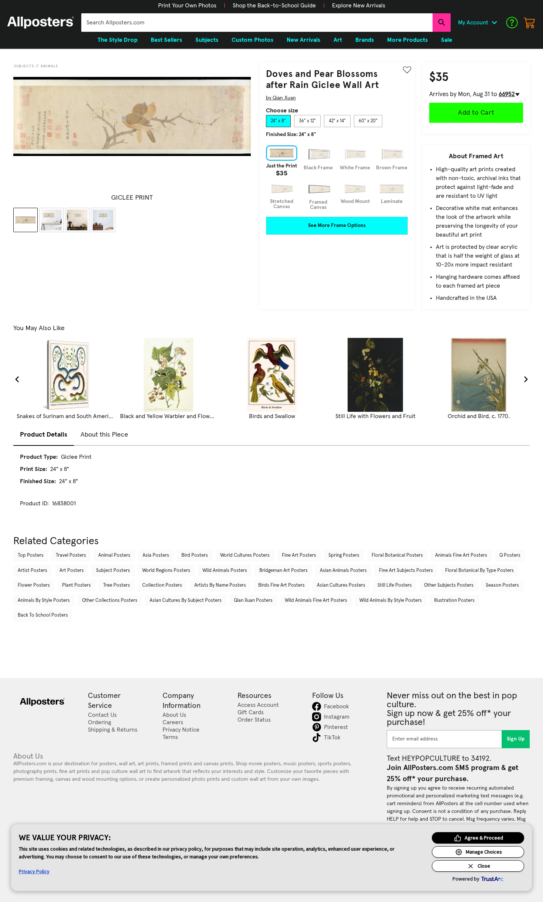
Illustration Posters (454, 600)
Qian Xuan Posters (253, 600)
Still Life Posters (395, 585)
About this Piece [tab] (104, 434)
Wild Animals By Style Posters (390, 600)
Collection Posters (162, 585)
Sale (446, 40)
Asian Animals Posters (343, 570)
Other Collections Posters (109, 600)
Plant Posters (76, 585)
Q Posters (509, 555)
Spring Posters (343, 555)
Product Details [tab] (43, 434)
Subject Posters (113, 570)
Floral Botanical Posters (397, 555)
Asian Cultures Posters (341, 585)
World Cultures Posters (245, 555)
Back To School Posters (43, 615)
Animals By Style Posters (44, 600)
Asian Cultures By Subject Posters (186, 600)
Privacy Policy (34, 871)
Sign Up (516, 739)
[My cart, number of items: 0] (530, 22)
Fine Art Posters (299, 555)
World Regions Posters (166, 570)
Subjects (24, 66)
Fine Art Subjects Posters (406, 570)
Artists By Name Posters (220, 585)
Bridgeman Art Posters (283, 570)
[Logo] (40, 22)
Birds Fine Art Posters (281, 585)
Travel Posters (71, 555)
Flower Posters (34, 585)
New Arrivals (303, 40)
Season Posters (502, 585)
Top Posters (31, 555)
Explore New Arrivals (358, 6)
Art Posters (71, 570)
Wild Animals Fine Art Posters (316, 600)
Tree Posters (116, 585)
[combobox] (257, 22)
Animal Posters (114, 555)
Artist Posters (32, 570)
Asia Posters (156, 555)
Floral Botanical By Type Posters (479, 570)
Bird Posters (194, 555)
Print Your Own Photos (187, 6)
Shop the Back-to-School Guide (274, 6)
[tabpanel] (337, 177)
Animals (49, 66)
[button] (187, 6)
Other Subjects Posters (449, 585)
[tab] (278, 121)
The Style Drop (117, 40)
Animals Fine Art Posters (461, 555)
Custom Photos (252, 40)
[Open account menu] (494, 22)
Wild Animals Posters (224, 570)
